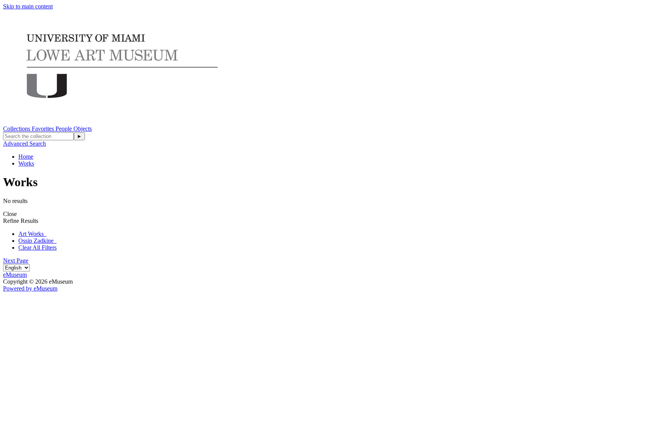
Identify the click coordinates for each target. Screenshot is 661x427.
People (64, 128)
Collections (17, 128)
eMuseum (15, 274)
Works (26, 163)
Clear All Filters (37, 247)
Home (25, 156)
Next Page (15, 260)
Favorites (43, 128)
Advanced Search (24, 143)
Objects (82, 128)
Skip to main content (28, 6)
